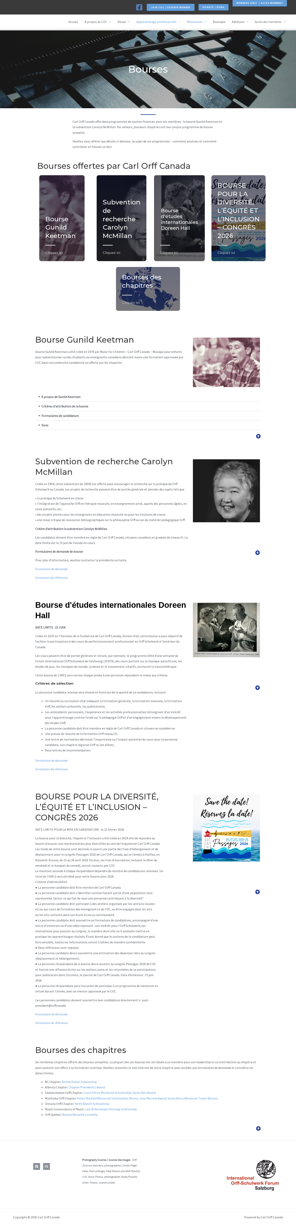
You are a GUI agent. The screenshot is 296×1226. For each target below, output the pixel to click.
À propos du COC (96, 22)
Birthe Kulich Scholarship (79, 1082)
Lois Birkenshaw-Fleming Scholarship (111, 1109)
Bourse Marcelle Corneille (80, 1115)
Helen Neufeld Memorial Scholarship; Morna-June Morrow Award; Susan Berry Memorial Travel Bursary (147, 1098)
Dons (45, 425)
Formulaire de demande (51, 569)
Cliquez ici (54, 253)
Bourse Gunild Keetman (60, 227)
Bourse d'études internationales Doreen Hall (179, 219)
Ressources (194, 22)
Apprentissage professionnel (156, 22)
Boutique (219, 22)
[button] (214, 7)
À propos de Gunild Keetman (61, 397)
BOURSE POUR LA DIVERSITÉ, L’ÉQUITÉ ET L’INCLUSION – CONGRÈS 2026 (238, 210)
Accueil (73, 22)
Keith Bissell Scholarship (92, 1104)
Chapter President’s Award (86, 1087)
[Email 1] (46, 1166)
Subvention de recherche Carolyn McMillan (121, 218)
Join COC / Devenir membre (170, 7)
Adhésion (238, 22)
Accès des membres (268, 22)
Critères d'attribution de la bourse (64, 406)
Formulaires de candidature (60, 416)
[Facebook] (139, 7)
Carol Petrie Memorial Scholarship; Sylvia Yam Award (120, 1093)
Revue (122, 22)
